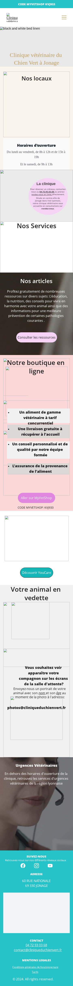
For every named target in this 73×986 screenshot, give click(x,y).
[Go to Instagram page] (36, 865)
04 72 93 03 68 (36, 945)
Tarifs (35, 972)
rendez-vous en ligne (41, 194)
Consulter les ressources (37, 337)
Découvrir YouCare (36, 572)
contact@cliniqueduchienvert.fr (38, 950)
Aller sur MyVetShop (36, 498)
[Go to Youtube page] (50, 865)
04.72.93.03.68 (47, 191)
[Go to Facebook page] (22, 865)
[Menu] (64, 17)
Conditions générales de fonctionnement (35, 967)
